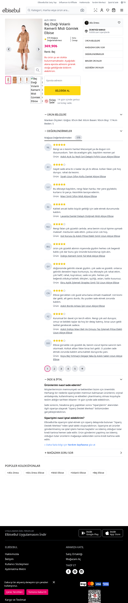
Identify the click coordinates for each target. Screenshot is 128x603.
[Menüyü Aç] (122, 10)
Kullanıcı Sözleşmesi (17, 564)
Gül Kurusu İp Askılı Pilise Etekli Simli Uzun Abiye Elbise (90, 235)
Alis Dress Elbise (35, 472)
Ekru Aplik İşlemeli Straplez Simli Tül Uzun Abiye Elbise (89, 282)
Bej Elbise (99, 472)
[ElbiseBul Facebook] (68, 571)
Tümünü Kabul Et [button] (37, 591)
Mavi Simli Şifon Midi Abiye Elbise (78, 196)
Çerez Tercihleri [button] (14, 591)
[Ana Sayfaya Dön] (11, 10)
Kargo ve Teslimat (15, 599)
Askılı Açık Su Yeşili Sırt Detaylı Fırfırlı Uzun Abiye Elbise (90, 156)
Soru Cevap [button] (74, 39)
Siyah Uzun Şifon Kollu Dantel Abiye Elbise (83, 176)
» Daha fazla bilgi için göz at (69, 444)
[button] (83, 10)
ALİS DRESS (50, 20)
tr (124, 2)
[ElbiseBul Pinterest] (74, 571)
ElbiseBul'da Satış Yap (47, 2)
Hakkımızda (84, 2)
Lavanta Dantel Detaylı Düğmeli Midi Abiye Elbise (86, 216)
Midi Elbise (58, 472)
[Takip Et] (119, 22)
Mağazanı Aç (73, 559)
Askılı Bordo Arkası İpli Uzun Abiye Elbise (82, 305)
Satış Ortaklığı (74, 554)
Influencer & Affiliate (68, 2)
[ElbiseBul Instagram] (81, 571)
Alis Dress (14, 472)
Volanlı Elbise (79, 472)
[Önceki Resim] (8, 49)
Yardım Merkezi (99, 2)
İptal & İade (113, 2)
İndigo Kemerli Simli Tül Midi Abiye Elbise (82, 255)
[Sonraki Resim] (38, 49)
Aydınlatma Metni (15, 569)
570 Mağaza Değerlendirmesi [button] (54, 39)
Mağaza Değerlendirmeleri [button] (62, 137)
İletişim (9, 559)
